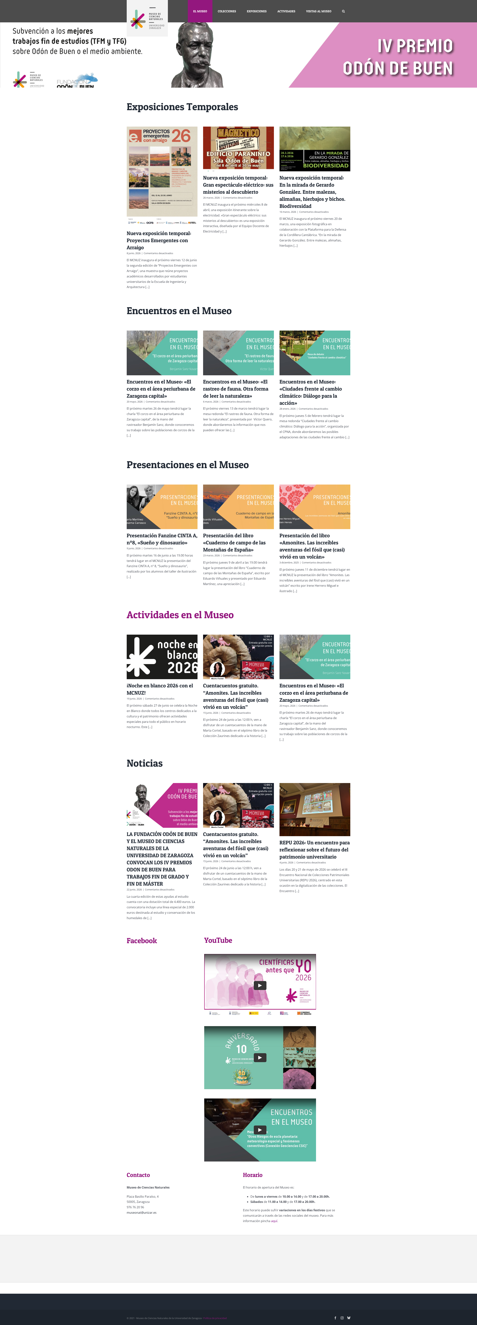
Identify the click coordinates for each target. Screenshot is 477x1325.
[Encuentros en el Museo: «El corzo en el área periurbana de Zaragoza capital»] (162, 353)
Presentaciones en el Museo (188, 464)
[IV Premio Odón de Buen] (238, 55)
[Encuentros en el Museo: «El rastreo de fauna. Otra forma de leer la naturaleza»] (238, 353)
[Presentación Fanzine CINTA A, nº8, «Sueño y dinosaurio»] (162, 507)
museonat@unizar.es (142, 1213)
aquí (274, 1221)
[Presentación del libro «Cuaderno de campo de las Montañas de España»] (238, 507)
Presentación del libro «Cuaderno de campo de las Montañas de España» (234, 542)
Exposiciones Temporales (182, 106)
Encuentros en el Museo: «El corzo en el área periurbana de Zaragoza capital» (161, 388)
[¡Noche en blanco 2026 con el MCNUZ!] (162, 657)
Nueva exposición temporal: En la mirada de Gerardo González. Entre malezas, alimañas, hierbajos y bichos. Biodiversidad (312, 192)
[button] (343, 11)
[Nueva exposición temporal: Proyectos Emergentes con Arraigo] (162, 177)
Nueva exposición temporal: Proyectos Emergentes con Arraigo (159, 240)
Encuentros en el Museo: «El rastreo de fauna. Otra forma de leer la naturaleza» (235, 388)
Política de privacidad (215, 1318)
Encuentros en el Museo (179, 310)
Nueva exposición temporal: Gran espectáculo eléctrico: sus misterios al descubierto (238, 185)
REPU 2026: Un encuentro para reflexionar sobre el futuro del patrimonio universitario (314, 849)
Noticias (145, 763)
